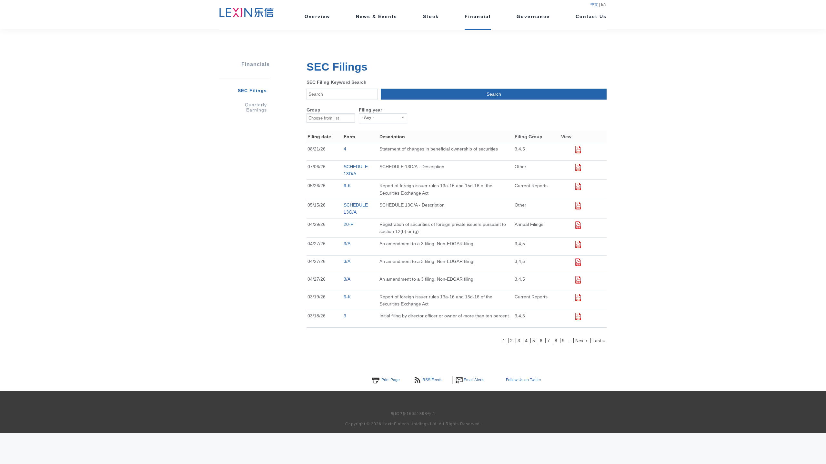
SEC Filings (252, 90)
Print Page (390, 380)
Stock (431, 16)
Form (349, 136)
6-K (347, 185)
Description (392, 136)
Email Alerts (474, 380)
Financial (478, 16)
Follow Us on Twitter (523, 380)
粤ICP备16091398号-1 (413, 413)
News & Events (376, 16)
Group (313, 109)
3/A (347, 243)
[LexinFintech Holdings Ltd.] (246, 14)
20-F (348, 224)
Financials (255, 64)
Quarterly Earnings (256, 107)
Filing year (370, 109)
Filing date (319, 136)
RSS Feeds (432, 380)
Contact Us (591, 16)
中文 (594, 4)
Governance (533, 16)
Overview (317, 16)
